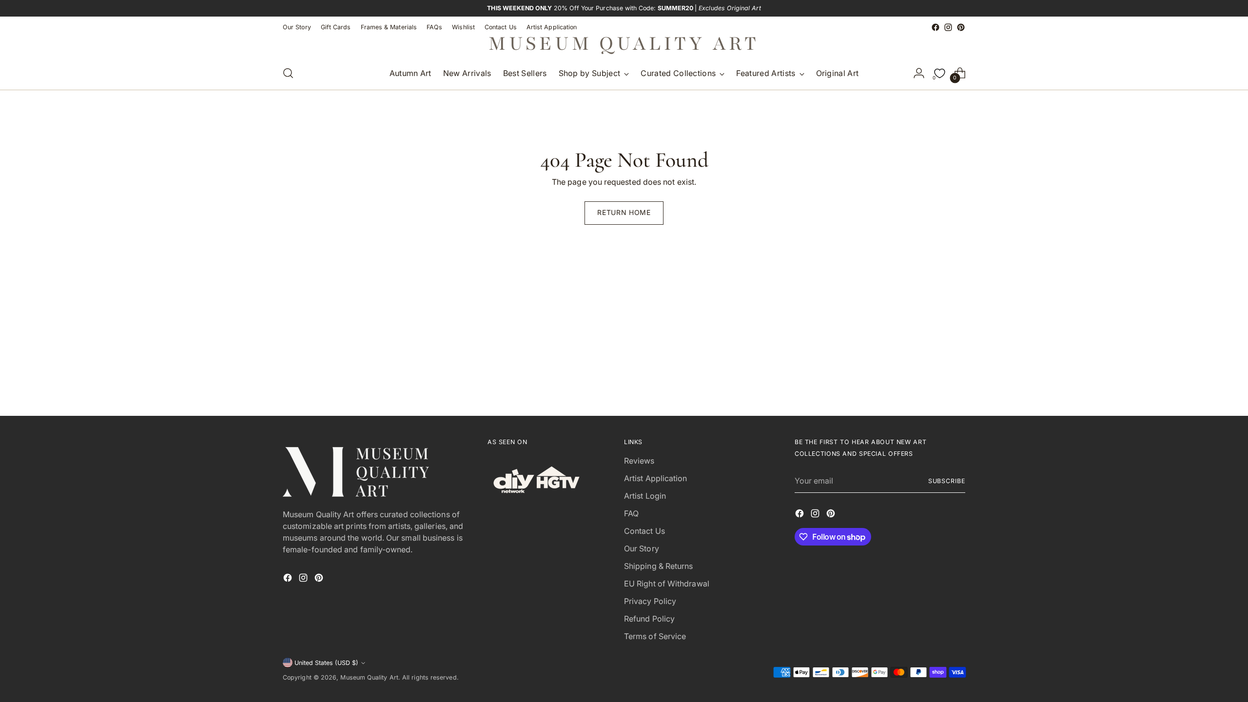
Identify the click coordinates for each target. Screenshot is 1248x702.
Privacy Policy (650, 601)
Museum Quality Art (369, 677)
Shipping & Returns (658, 566)
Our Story (641, 548)
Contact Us (644, 531)
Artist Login (645, 496)
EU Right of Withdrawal (666, 583)
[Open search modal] (288, 73)
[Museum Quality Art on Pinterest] (960, 27)
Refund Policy (649, 619)
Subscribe (946, 481)
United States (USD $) (326, 662)
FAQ (631, 513)
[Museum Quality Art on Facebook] (935, 27)
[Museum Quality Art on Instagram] (948, 27)
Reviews (639, 461)
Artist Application (655, 478)
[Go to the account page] (919, 73)
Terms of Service (655, 636)
